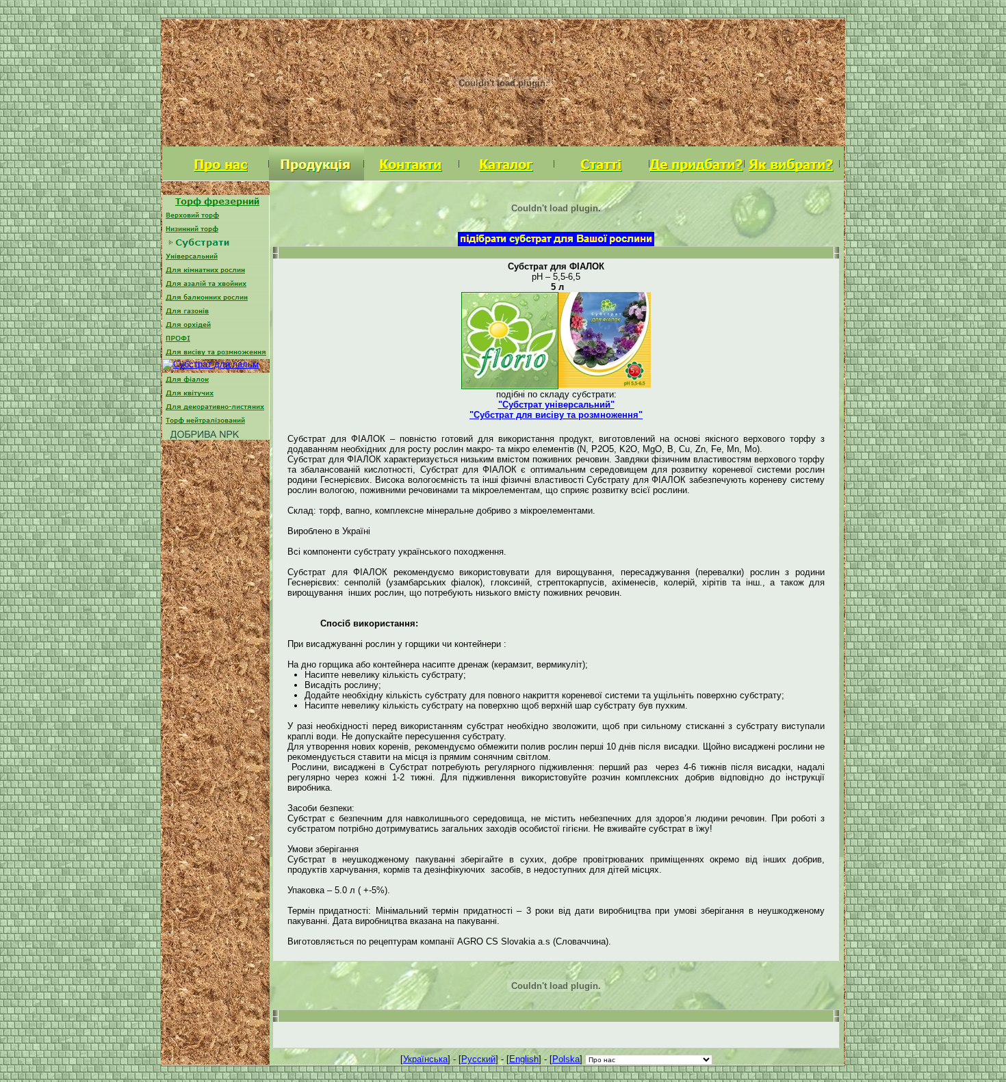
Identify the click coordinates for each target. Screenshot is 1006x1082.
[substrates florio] (509, 384)
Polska (566, 1059)
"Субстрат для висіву (516, 415)
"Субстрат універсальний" (556, 404)
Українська (425, 1059)
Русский (478, 1059)
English (524, 1059)
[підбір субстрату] (556, 241)
